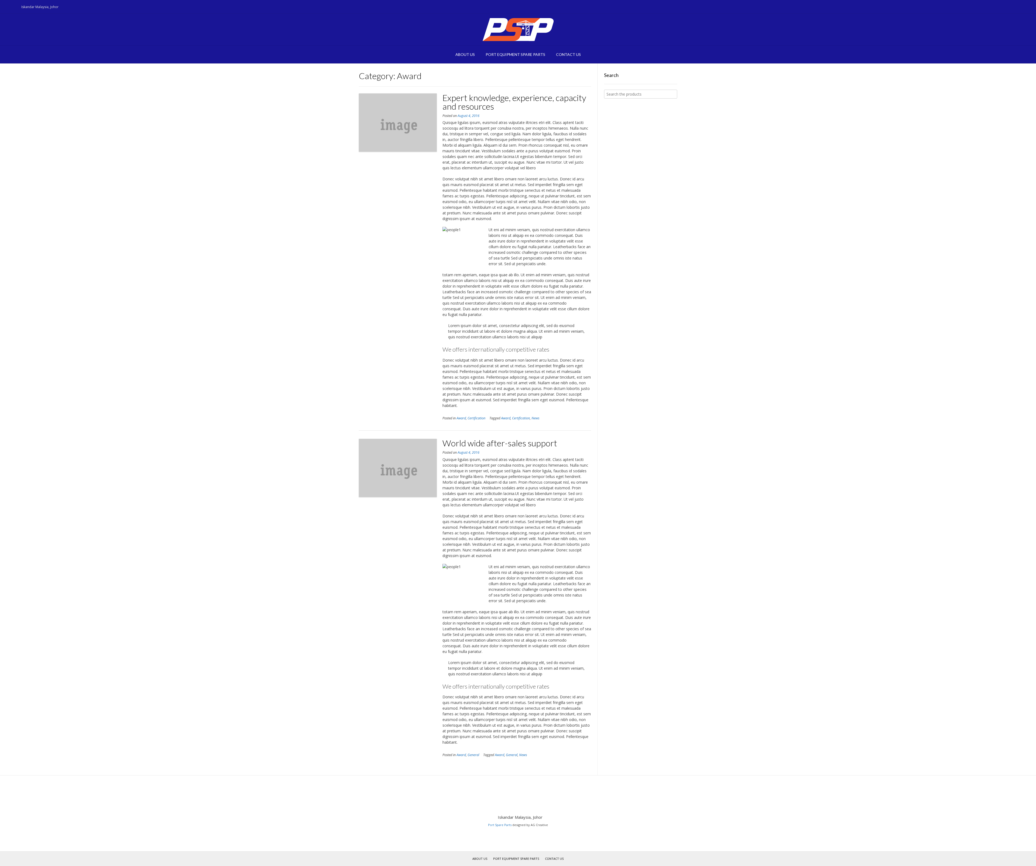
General (473, 755)
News (535, 418)
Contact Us (568, 54)
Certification (476, 418)
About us (465, 54)
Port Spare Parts (500, 825)
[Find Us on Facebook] (12, 7)
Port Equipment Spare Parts (515, 54)
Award (461, 418)
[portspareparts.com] (518, 29)
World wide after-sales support (499, 443)
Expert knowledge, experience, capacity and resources (514, 102)
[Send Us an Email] (5, 7)
